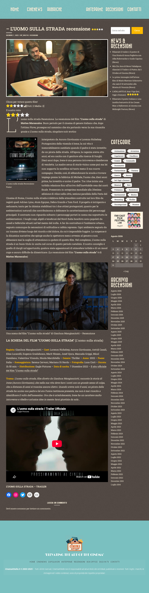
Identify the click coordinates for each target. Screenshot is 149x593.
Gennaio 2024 (117, 396)
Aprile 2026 (116, 304)
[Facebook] (8, 494)
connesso (21, 508)
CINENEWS (34, 9)
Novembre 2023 (118, 403)
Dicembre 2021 (117, 481)
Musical (117, 185)
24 (113, 261)
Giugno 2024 (116, 379)
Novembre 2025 (118, 321)
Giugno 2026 (116, 297)
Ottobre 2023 (116, 406)
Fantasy (134, 170)
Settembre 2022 (118, 450)
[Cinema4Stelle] (74, 12)
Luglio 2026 (116, 294)
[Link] (36, 494)
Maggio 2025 (116, 341)
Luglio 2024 (116, 375)
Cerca (137, 30)
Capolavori (119, 156)
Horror (128, 175)
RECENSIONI (114, 9)
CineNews (134, 156)
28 (131, 261)
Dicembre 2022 (117, 440)
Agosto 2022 (116, 454)
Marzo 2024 (116, 389)
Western (135, 204)
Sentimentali (119, 195)
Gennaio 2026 (117, 314)
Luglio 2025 (116, 335)
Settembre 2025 (118, 328)
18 (118, 257)
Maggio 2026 (116, 301)
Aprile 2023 (116, 426)
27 (127, 261)
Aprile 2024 (116, 386)
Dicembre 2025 (117, 318)
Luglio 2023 (116, 416)
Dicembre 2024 (117, 358)
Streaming (118, 199)
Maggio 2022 (116, 464)
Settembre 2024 (118, 369)
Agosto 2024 (116, 372)
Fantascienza (119, 170)
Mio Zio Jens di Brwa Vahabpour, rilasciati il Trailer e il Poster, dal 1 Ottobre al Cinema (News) (127, 69)
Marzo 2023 (116, 430)
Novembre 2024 (118, 362)
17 (113, 257)
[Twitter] (22, 494)
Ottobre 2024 (116, 365)
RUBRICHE (54, 9)
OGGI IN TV (104, 562)
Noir (129, 185)
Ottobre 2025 (116, 325)
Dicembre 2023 (117, 399)
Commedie (130, 161)
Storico (134, 195)
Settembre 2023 (118, 409)
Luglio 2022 (116, 457)
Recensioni (34, 35)
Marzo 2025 (116, 348)
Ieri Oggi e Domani (122, 180)
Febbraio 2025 (117, 352)
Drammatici (119, 165)
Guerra (117, 175)
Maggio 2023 (116, 423)
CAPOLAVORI (54, 562)
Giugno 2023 (116, 420)
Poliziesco (118, 190)
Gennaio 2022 (117, 477)
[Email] (29, 494)
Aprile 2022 (116, 467)
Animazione (119, 151)
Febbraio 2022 (117, 474)
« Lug (126, 271)
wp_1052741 (24, 35)
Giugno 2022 (116, 460)
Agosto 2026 (116, 291)
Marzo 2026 (116, 308)
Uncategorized (120, 204)
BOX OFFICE (92, 562)
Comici (117, 161)
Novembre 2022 (118, 443)
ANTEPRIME (94, 9)
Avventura (135, 151)
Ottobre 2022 (116, 447)
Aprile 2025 (116, 345)
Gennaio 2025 (117, 355)
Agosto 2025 (116, 331)
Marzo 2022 (116, 471)
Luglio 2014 (116, 484)
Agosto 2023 (116, 413)
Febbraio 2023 (117, 433)
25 (118, 261)
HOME (14, 9)
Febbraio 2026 (117, 311)
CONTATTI (134, 9)
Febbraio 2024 (117, 392)
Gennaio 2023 (117, 437)
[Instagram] (15, 494)
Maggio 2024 (116, 382)
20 (127, 257)
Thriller (132, 199)
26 (122, 261)
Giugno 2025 (116, 338)
